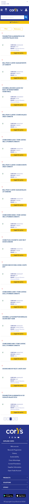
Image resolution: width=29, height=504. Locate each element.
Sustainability (14, 457)
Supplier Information (14, 467)
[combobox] (12, 17)
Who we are (15, 446)
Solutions (7, 482)
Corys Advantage (14, 460)
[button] (14, 3)
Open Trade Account (14, 470)
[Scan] (6, 9)
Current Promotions (14, 463)
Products (6, 477)
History (14, 453)
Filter (6, 29)
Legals (5, 487)
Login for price (18, 53)
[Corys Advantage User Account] (26, 10)
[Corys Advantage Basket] (21, 10)
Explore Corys (8, 441)
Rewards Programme (14, 450)
